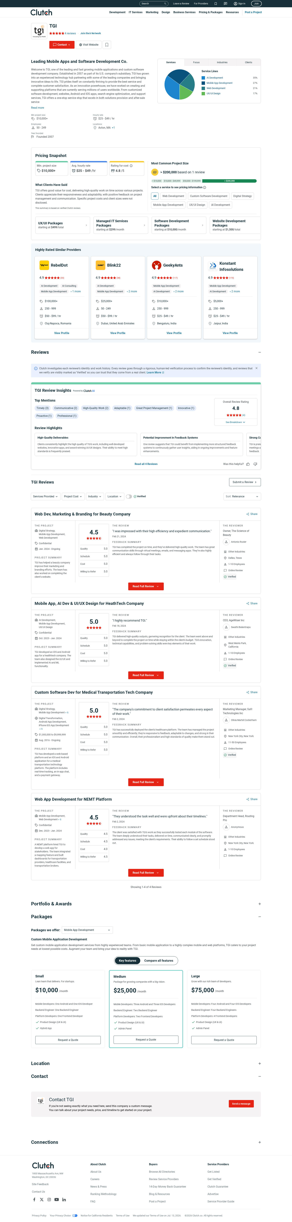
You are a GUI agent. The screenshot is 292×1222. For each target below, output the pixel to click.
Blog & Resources (159, 1194)
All (154, 196)
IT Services (135, 12)
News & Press (98, 1186)
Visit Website (90, 44)
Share (253, 514)
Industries (222, 62)
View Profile (61, 333)
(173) (231, 278)
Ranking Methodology (103, 1194)
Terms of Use (122, 1215)
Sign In (241, 3)
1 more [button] (76, 291)
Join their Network (90, 33)
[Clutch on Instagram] (49, 1199)
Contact (62, 44)
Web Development (216, 88)
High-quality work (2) (95, 408)
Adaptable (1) (122, 408)
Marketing (152, 12)
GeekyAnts (173, 265)
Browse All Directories (162, 1171)
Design (166, 12)
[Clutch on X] (41, 1199)
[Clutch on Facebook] (34, 1199)
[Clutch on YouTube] (56, 1199)
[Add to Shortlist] (107, 45)
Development (117, 12)
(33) (62, 278)
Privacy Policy (39, 1215)
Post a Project (253, 12)
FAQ (92, 1201)
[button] (45, 496)
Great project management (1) (154, 408)
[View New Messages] (225, 3)
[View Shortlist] (216, 3)
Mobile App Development (220, 83)
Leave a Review (181, 3)
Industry (93, 496)
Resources (232, 12)
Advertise (213, 1194)
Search (145, 3)
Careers (94, 1179)
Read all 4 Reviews (146, 464)
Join (256, 3)
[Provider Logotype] (39, 31)
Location (113, 496)
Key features (127, 960)
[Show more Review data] (146, 586)
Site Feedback (40, 1184)
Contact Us (38, 1191)
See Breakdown (234, 422)
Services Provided (43, 496)
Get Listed (214, 1171)
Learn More (154, 372)
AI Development (215, 77)
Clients (248, 62)
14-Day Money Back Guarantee (167, 1186)
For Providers (201, 3)
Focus (196, 62)
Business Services (184, 12)
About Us (95, 1171)
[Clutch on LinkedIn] (64, 1199)
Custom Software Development (208, 196)
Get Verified (214, 1179)
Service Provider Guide (221, 1201)
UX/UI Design (214, 93)
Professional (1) (67, 415)
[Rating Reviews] (56, 33)
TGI (53, 26)
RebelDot (59, 265)
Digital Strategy (242, 196)
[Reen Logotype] (44, 265)
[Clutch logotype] (41, 12)
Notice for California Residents (97, 1215)
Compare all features (158, 960)
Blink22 (114, 265)
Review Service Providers (164, 1179)
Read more (37, 107)
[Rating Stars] (51, 278)
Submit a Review (243, 482)
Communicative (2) (65, 408)
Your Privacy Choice (60, 1215)
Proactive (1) (44, 415)
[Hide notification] (256, 368)
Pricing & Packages (211, 12)
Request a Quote (68, 1040)
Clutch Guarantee (218, 1186)
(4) (243, 415)
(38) (118, 278)
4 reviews (70, 33)
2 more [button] (133, 291)
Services (171, 62)
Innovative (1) (186, 408)
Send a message (241, 1103)
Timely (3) (42, 408)
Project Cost (71, 496)
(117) (175, 278)
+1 (113, 127)
